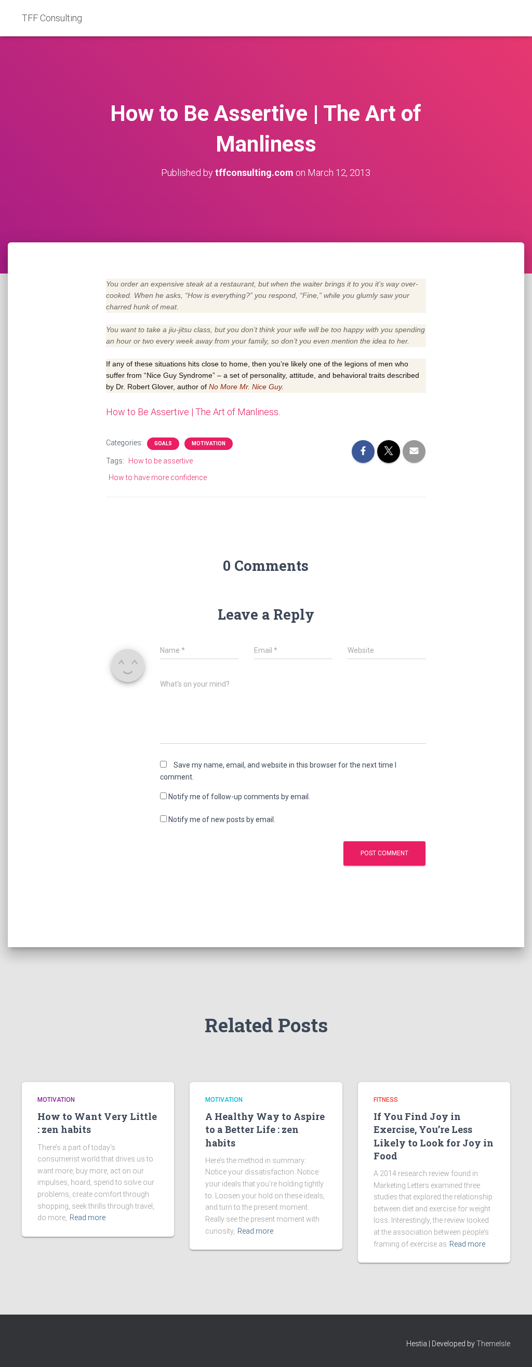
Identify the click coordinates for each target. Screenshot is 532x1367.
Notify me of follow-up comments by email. (239, 796)
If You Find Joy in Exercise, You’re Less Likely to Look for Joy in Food (434, 1136)
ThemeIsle (493, 1343)
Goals (163, 443)
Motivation (208, 443)
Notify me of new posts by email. (221, 819)
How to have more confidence (158, 477)
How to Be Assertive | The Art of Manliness (192, 411)
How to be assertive (160, 461)
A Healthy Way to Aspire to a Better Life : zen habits (265, 1129)
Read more (87, 1217)
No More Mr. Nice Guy (245, 386)
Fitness (386, 1099)
